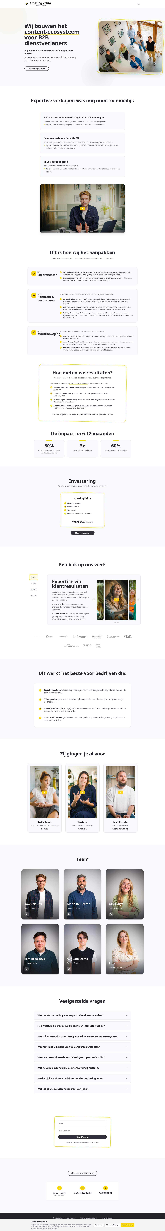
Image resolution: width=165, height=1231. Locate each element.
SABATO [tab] (33, 589)
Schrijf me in (82, 1137)
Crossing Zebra (40, 3)
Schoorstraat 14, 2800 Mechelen (65, 1218)
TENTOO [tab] (33, 595)
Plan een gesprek (36, 68)
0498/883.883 (108, 1218)
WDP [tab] (34, 577)
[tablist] (33, 586)
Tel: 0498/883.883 (105, 1193)
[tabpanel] (94, 600)
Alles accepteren (127, 1225)
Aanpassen (98, 1225)
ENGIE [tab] (33, 583)
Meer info (53, 1228)
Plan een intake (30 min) (82, 1173)
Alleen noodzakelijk (112, 1225)
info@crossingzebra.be (82, 1193)
